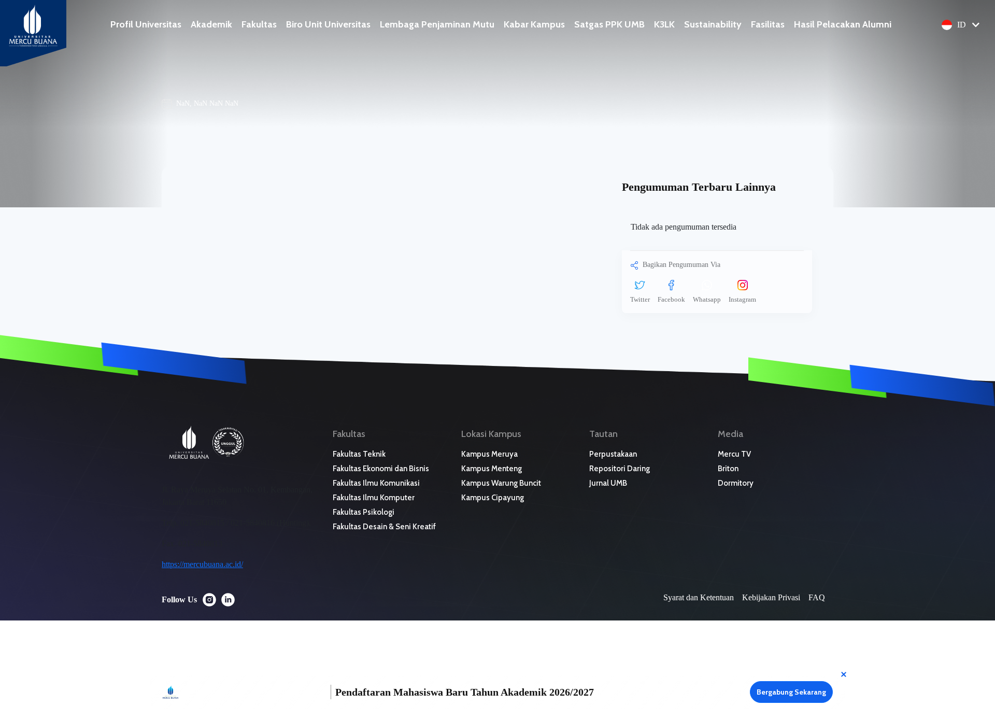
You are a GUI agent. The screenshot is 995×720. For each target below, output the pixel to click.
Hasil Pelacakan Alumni (842, 24)
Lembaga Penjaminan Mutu (437, 24)
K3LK (664, 24)
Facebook (671, 299)
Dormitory (736, 483)
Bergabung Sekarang (791, 692)
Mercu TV (734, 454)
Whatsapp (707, 299)
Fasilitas (768, 24)
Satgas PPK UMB (609, 24)
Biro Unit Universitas (328, 24)
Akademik (211, 24)
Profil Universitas (145, 24)
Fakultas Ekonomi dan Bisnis (381, 468)
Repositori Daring (619, 468)
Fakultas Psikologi (363, 512)
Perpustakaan (613, 454)
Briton (728, 468)
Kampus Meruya (489, 454)
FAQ (816, 597)
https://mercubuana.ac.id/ (202, 564)
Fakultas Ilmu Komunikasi (376, 483)
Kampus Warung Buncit (501, 483)
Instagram (742, 299)
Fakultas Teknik (359, 454)
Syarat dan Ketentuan (698, 597)
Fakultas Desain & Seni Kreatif (384, 526)
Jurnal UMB (608, 483)
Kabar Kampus (534, 24)
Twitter (640, 299)
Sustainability (713, 24)
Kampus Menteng (491, 468)
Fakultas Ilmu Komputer (374, 497)
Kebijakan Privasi (771, 597)
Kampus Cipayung (492, 497)
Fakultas (259, 24)
